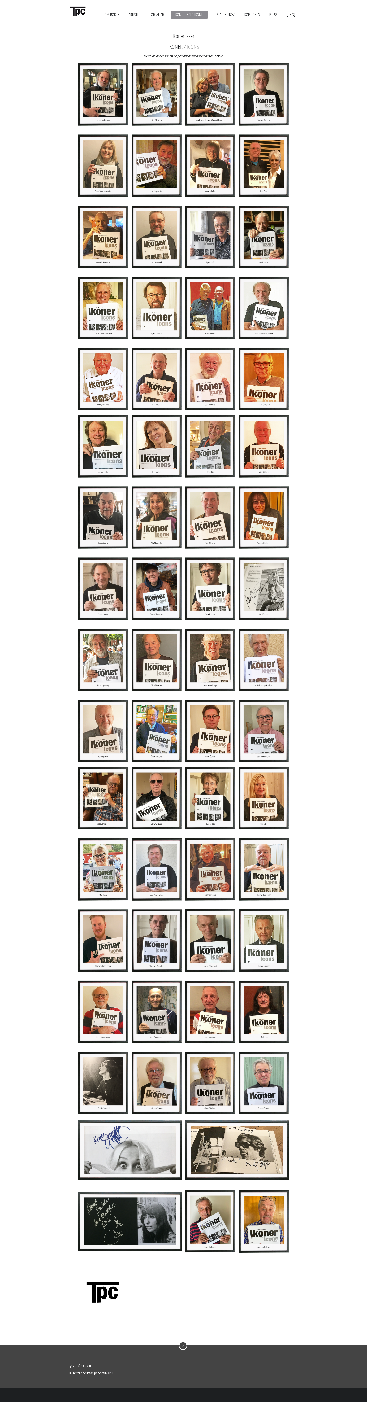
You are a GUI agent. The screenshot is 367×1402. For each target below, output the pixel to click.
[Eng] (291, 14)
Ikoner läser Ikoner (189, 14)
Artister (134, 14)
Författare (157, 14)
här (110, 1373)
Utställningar (224, 14)
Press (273, 14)
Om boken (112, 14)
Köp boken (252, 14)
